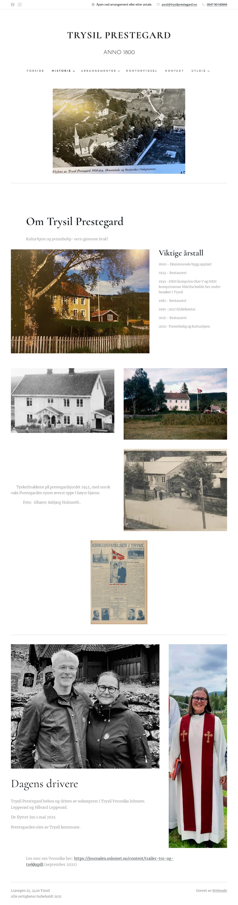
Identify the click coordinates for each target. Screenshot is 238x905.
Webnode (219, 891)
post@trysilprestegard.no (179, 4)
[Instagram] (20, 5)
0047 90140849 (217, 4)
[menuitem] (37, 71)
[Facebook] (13, 5)
